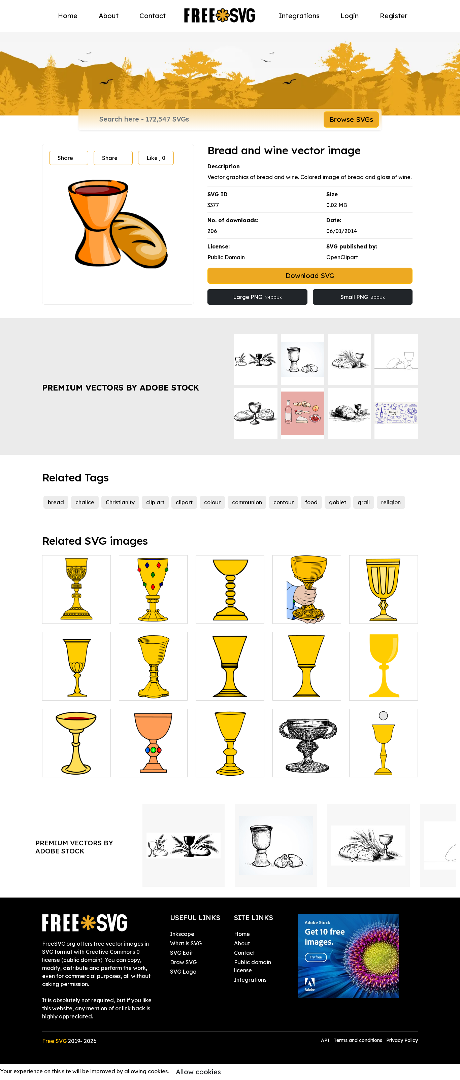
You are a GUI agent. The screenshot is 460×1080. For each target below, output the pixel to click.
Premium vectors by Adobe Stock (120, 387)
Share (65, 158)
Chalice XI (63, 768)
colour (212, 502)
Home (67, 15)
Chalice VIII (219, 691)
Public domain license (252, 966)
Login (349, 15)
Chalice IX (293, 691)
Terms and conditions (358, 1040)
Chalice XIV (218, 768)
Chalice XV (294, 768)
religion (391, 502)
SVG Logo (183, 971)
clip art (155, 502)
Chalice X (369, 691)
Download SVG (310, 275)
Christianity (120, 502)
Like (155, 158)
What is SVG (186, 943)
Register (393, 15)
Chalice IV (293, 614)
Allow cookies (198, 1072)
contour (283, 502)
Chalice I (61, 614)
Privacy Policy (402, 1040)
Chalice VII (141, 691)
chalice (84, 502)
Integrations (299, 15)
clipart (184, 502)
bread (56, 502)
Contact (152, 15)
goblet (337, 502)
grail (364, 502)
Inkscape (182, 934)
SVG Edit (181, 952)
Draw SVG (183, 962)
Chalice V (369, 614)
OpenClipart (342, 257)
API (326, 1040)
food (311, 502)
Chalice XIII (372, 768)
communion (247, 502)
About (109, 15)
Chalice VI (63, 691)
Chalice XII (141, 768)
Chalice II (139, 614)
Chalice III (217, 614)
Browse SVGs (351, 119)
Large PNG (257, 297)
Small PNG (362, 297)
